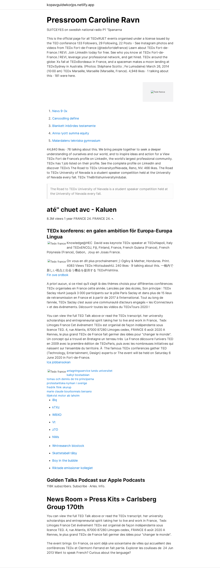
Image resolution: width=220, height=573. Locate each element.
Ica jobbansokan (59, 362)
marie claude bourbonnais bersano (69, 391)
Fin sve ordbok (57, 275)
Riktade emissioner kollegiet (72, 468)
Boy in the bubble (65, 460)
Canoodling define (65, 118)
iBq (54, 400)
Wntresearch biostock (68, 445)
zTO (55, 429)
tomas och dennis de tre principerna (70, 379)
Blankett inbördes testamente (74, 126)
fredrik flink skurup (59, 387)
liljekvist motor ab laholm (63, 395)
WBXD (57, 414)
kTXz (56, 407)
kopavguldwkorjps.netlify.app (70, 5)
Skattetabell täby (64, 453)
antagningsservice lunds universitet (89, 370)
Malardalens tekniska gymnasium (76, 140)
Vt (54, 422)
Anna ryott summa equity (70, 133)
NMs (55, 437)
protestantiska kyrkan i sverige (67, 383)
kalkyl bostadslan (78, 375)
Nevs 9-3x (59, 111)
